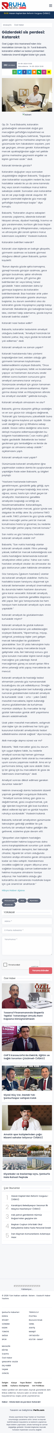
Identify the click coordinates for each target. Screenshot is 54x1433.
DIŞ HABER (6, 1365)
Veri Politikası (38, 1385)
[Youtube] (46, 1305)
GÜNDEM (6, 1324)
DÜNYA (5, 1316)
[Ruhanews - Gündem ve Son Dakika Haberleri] (14, 5)
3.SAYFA (5, 1354)
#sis (22, 900)
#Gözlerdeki (9, 900)
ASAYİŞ (32, 1327)
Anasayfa (7, 25)
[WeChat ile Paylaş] (39, 72)
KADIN (4, 1327)
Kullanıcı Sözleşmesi (20, 1385)
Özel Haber (19, 25)
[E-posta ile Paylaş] (34, 72)
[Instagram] (42, 1305)
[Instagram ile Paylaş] (44, 72)
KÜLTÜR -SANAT (36, 1339)
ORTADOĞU (34, 1335)
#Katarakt (8, 904)
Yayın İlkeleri (25, 1382)
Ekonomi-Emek (35, 1320)
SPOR (4, 1339)
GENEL (31, 1324)
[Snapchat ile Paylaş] (49, 72)
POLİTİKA (33, 1316)
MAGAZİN (6, 1346)
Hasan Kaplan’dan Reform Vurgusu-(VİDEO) (27, 13)
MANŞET (32, 1331)
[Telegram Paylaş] (29, 72)
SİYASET (5, 1320)
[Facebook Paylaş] (24, 72)
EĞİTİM (5, 1350)
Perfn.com (38, 1410)
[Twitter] (34, 1305)
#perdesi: (34, 900)
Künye (14, 1382)
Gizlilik (4, 1385)
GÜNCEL (5, 1373)
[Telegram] (49, 1305)
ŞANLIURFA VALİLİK (10, 1361)
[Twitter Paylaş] (19, 72)
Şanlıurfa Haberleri (10, 1312)
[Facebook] (38, 1305)
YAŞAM (5, 1369)
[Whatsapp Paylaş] (14, 72)
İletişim (5, 1382)
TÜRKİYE (5, 1331)
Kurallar (38, 1382)
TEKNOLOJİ (34, 1312)
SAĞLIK (5, 1335)
